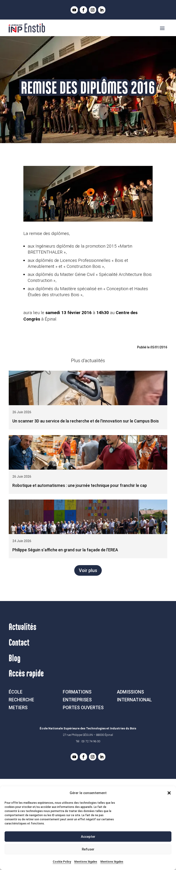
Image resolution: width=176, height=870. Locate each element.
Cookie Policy (62, 861)
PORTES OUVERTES (83, 707)
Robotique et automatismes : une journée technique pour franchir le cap (79, 485)
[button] (169, 793)
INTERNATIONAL (134, 699)
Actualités (22, 627)
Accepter (88, 837)
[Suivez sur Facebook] (83, 10)
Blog (14, 658)
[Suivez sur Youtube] (74, 10)
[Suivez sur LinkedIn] (101, 10)
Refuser (88, 849)
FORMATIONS (77, 692)
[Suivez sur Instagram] (92, 10)
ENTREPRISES (77, 699)
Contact (19, 642)
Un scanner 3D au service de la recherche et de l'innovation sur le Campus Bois (85, 421)
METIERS (18, 707)
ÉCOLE (15, 692)
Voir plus (88, 570)
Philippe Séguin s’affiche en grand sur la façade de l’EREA (65, 549)
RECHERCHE (21, 699)
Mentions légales (85, 861)
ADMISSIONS (130, 692)
